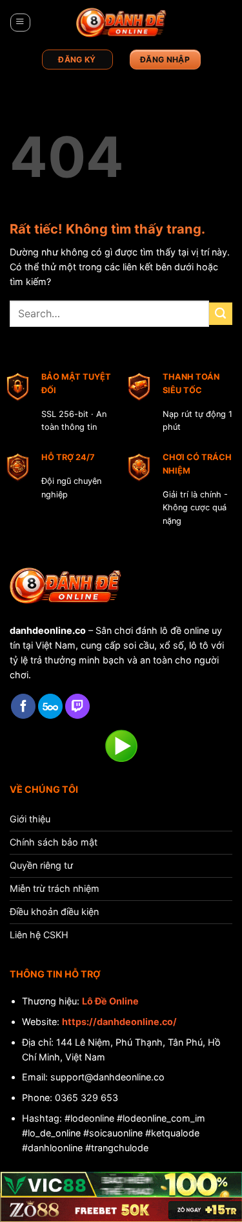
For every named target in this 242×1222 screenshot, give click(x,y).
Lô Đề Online (110, 1000)
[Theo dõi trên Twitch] (77, 706)
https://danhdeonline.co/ (119, 1021)
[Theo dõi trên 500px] (50, 706)
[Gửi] (220, 314)
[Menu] (20, 23)
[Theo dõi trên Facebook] (23, 706)
